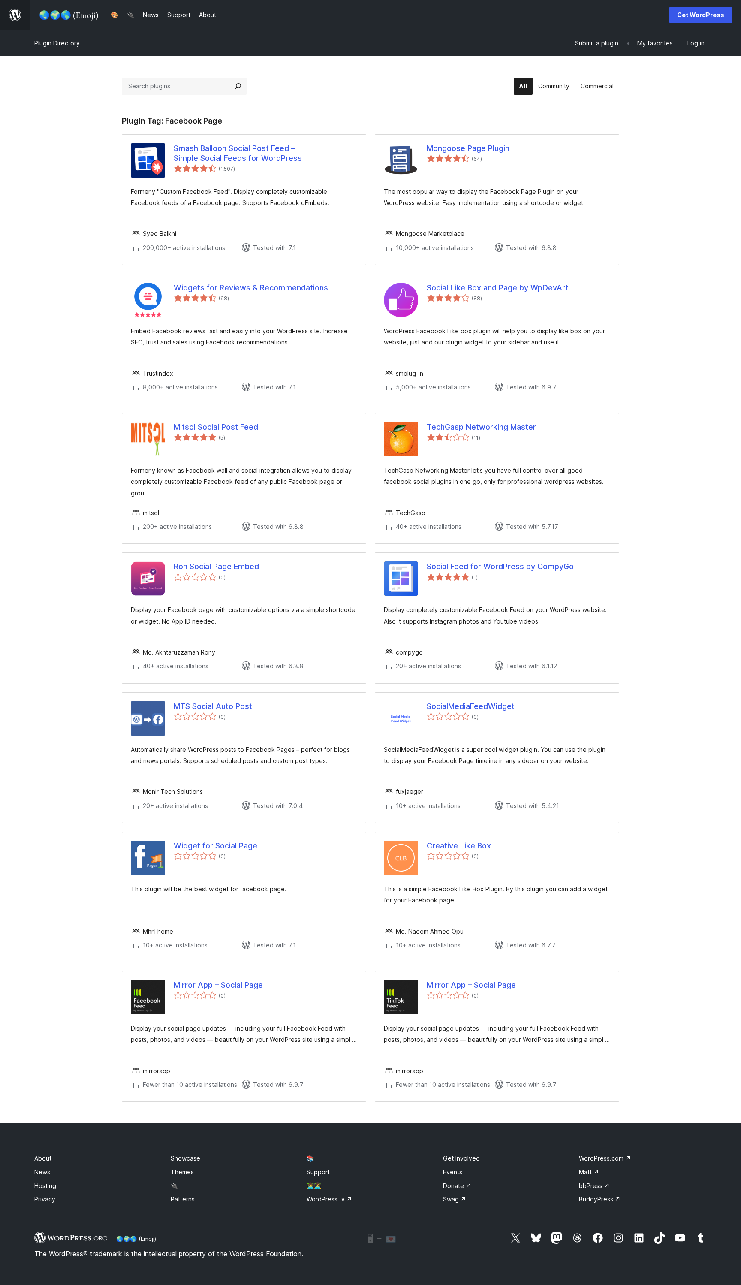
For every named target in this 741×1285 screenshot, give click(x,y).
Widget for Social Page (215, 845)
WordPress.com (605, 1158)
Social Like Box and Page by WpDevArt (498, 287)
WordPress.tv (329, 1199)
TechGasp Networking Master (481, 426)
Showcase (185, 1158)
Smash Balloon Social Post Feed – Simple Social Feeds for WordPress (238, 153)
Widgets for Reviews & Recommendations (251, 287)
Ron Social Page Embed (216, 566)
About (42, 1158)
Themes (182, 1172)
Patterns (183, 1199)
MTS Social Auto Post (213, 706)
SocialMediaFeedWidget (471, 706)
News (42, 1172)
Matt (589, 1172)
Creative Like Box (459, 845)
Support (318, 1172)
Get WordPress (700, 14)
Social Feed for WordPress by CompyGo (500, 566)
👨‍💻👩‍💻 (314, 1185)
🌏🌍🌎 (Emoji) (136, 1238)
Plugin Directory (57, 43)
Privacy (44, 1199)
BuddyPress (600, 1199)
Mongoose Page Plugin (468, 148)
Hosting (45, 1185)
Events (452, 1172)
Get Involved (461, 1158)
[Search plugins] (238, 86)
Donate (457, 1185)
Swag (454, 1199)
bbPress (594, 1185)
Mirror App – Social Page (218, 984)
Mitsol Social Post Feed (216, 426)
